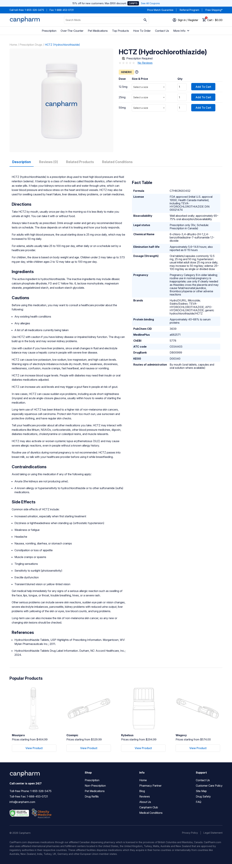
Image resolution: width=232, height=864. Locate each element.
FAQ (198, 802)
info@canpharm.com (22, 802)
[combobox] (149, 87)
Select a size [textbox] (140, 87)
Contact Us (162, 30)
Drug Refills (92, 796)
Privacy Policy (190, 832)
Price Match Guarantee (160, 9)
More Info (179, 30)
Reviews (144, 796)
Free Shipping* (214, 9)
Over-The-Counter (72, 30)
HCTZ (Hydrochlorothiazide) (62, 44)
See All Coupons (150, 3)
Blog (142, 791)
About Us (145, 802)
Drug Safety (203, 796)
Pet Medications (98, 30)
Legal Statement (212, 832)
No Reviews (145, 62)
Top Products (120, 30)
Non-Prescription (95, 785)
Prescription (49, 30)
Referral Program (189, 9)
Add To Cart (203, 86)
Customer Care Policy (209, 785)
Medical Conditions (151, 812)
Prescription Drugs (31, 44)
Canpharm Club (148, 807)
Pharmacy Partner (150, 785)
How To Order (142, 30)
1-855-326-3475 (34, 9)
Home (13, 44)
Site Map (201, 791)
